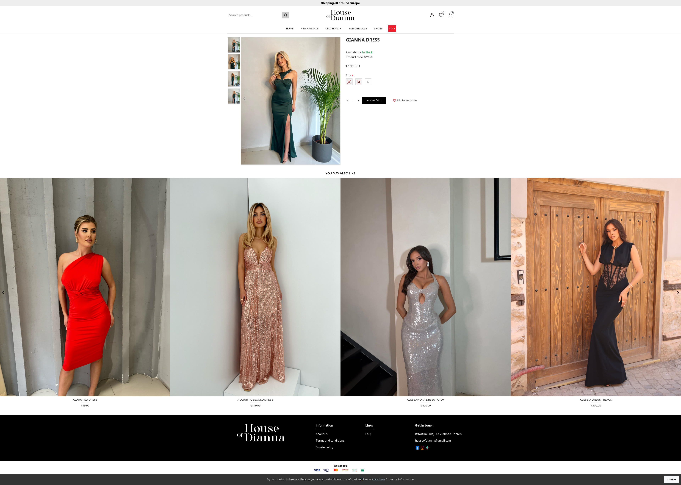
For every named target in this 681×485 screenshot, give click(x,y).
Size (348, 75)
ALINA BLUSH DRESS (255, 399)
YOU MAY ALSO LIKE (340, 173)
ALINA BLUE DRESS (85, 399)
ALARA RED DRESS (425, 399)
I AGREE (672, 479)
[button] (244, 98)
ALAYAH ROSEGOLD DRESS (596, 399)
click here (378, 479)
